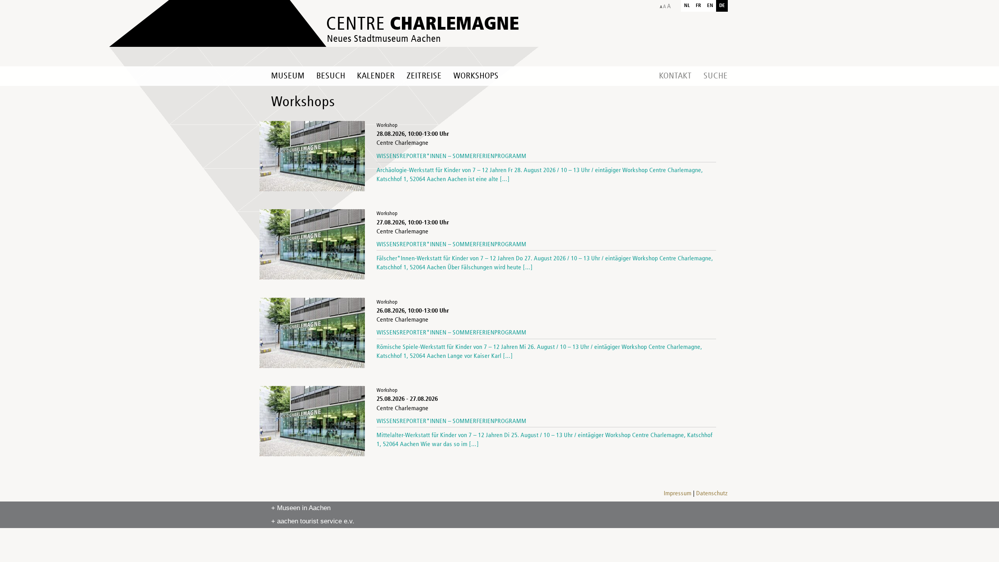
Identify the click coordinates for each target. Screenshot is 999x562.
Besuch (330, 76)
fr (698, 5)
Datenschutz (712, 494)
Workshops (476, 76)
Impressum (677, 494)
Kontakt (675, 76)
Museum (288, 76)
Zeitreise (424, 76)
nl (687, 5)
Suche (716, 76)
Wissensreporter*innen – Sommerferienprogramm (451, 156)
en (710, 5)
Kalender (376, 76)
